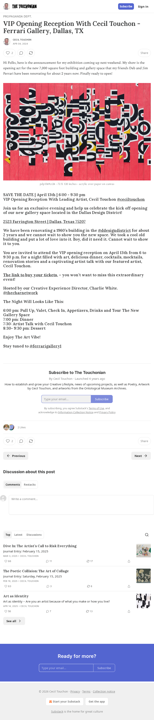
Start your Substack (66, 701)
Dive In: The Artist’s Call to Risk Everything (39, 546)
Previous (18, 456)
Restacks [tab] (29, 484)
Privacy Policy (107, 412)
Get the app (97, 701)
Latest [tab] (18, 535)
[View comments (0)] (21, 53)
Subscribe (126, 6)
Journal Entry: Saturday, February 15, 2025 (32, 576)
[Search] (147, 535)
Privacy (75, 691)
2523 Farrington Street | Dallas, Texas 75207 (44, 221)
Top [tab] (8, 535)
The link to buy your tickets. (30, 274)
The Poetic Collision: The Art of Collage (36, 571)
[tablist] (20, 485)
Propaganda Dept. (17, 16)
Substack (57, 711)
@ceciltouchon (131, 199)
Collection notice (104, 691)
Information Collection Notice (75, 412)
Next (138, 456)
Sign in (143, 6)
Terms (86, 691)
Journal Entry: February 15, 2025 (25, 551)
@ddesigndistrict (114, 230)
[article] (77, 554)
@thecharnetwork (20, 292)
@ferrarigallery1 (45, 346)
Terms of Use (96, 408)
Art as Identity (15, 596)
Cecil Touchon (22, 39)
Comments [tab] (13, 484)
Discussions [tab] (34, 535)
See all (11, 621)
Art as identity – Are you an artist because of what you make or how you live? (56, 601)
